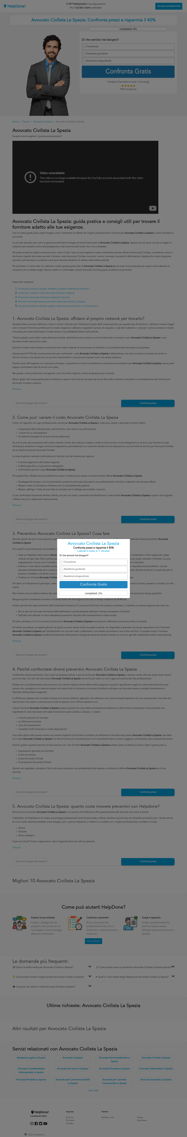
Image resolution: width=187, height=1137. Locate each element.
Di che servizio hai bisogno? (73, 555)
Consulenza (70, 562)
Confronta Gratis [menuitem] (93, 584)
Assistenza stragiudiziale (76, 576)
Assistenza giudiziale (74, 569)
